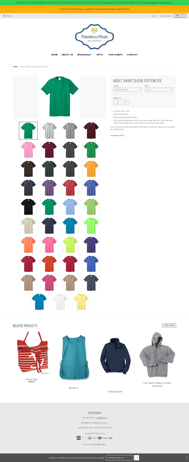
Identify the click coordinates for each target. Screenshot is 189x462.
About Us (67, 54)
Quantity (117, 98)
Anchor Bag (31, 379)
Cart (181, 16)
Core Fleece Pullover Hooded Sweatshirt (157, 384)
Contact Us (102, 417)
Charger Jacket (115, 391)
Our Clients (115, 54)
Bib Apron (73, 387)
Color (116, 86)
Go (136, 458)
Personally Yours (98, 444)
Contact (132, 54)
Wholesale (84, 54)
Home (54, 54)
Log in (153, 16)
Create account (166, 16)
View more (169, 325)
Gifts (99, 54)
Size (146, 86)
